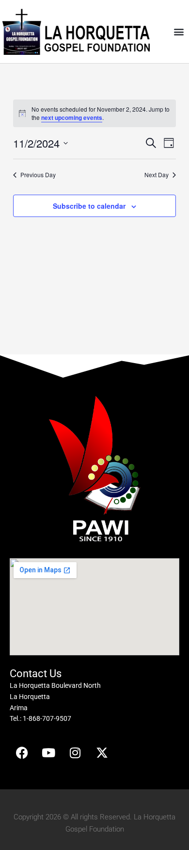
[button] (179, 32)
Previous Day (38, 175)
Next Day (156, 175)
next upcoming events (71, 117)
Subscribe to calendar (89, 206)
